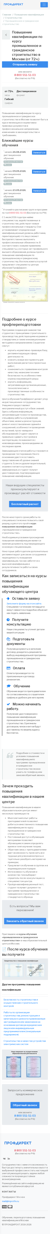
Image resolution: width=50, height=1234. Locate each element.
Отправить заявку (25, 64)
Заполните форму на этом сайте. (24, 603)
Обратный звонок (25, 1105)
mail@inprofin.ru (10, 1201)
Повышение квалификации (29, 14)
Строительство (13, 18)
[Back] (6, 34)
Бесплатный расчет (25, 504)
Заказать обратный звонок (25, 921)
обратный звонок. (35, 775)
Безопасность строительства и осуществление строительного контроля (21, 1002)
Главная (6, 14)
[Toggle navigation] (44, 4)
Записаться (39, 152)
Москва (20, 1197)
